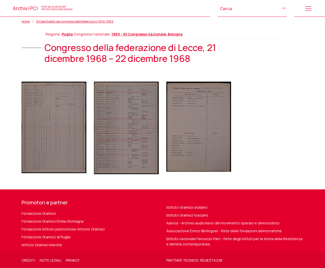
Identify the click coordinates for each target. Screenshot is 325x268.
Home (26, 21)
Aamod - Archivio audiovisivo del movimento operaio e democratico (223, 223)
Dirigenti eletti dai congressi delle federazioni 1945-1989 (74, 21)
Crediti (28, 260)
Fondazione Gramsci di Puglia (46, 237)
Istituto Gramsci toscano (187, 215)
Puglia (67, 34)
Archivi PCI (43, 8)
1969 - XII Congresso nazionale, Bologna (147, 34)
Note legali (50, 260)
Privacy (72, 260)
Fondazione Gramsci (39, 213)
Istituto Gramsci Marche (42, 244)
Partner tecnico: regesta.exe (194, 260)
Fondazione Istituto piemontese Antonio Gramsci (63, 229)
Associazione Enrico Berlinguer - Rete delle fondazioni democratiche (224, 230)
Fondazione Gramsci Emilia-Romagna (53, 221)
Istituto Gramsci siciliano (186, 207)
